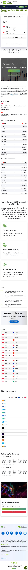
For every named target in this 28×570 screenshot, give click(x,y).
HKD (17, 352)
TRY (17, 376)
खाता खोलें (21, 6)
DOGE (5, 424)
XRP (5, 409)
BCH (5, 412)
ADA (5, 415)
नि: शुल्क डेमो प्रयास (14, 74)
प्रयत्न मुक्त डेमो (14, 321)
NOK (17, 360)
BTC (5, 400)
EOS (5, 427)
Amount (5, 21)
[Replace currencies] (14, 29)
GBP (17, 350)
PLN (17, 365)
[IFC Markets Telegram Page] (25, 533)
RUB (17, 368)
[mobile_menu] (26, 6)
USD (17, 378)
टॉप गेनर (14, 509)
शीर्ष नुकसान (14, 511)
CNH (17, 340)
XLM (5, 437)
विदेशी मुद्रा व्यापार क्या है (14, 94)
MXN (17, 358)
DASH (5, 421)
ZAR (17, 381)
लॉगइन (17, 6)
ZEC (5, 446)
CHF (17, 337)
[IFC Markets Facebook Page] (3, 533)
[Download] (25, 2)
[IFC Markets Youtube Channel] (20, 533)
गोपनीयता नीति (3, 558)
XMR (5, 440)
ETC (5, 430)
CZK (17, 342)
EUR (17, 347)
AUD (17, 332)
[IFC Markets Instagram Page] (7, 533)
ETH (5, 403)
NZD (17, 363)
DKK (17, 345)
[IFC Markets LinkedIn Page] (16, 533)
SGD (17, 373)
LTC (5, 406)
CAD (17, 334)
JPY (17, 355)
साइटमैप (7, 554)
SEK (17, 371)
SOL (5, 434)
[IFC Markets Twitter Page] (11, 533)
